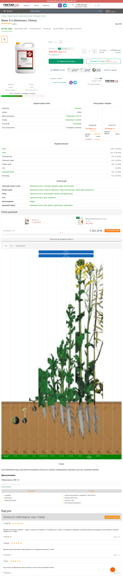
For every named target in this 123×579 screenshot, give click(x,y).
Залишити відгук (112, 517)
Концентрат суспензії (73, 120)
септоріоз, (48, 186)
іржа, (46, 197)
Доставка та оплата (74, 29)
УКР (95, 5)
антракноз (52, 197)
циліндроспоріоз (66, 194)
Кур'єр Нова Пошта (10, 500)
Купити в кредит (110, 70)
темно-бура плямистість (85, 190)
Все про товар (6, 29)
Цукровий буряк (8, 172)
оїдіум (32, 201)
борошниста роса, (37, 186)
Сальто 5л (112, 125)
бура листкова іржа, (68, 190)
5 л (61, 42)
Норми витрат (35, 29)
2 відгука (98, 136)
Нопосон (78, 108)
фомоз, (57, 194)
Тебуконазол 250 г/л (73, 116)
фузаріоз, (55, 186)
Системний (77, 124)
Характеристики (20, 29)
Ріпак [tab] (5, 246)
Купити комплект (112, 230)
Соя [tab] (11, 246)
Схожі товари (58, 29)
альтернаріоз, (49, 194)
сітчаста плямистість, (52, 190)
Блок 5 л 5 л (35, 220)
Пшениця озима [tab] (20, 246)
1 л (56, 42)
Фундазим (92, 125)
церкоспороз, (59, 205)
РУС (98, 5)
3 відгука (14, 24)
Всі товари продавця (94, 84)
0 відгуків (117, 134)
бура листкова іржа (66, 186)
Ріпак (4, 149)
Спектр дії (47, 29)
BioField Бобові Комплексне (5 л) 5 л (96, 219)
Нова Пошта (8, 498)
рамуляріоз (68, 205)
